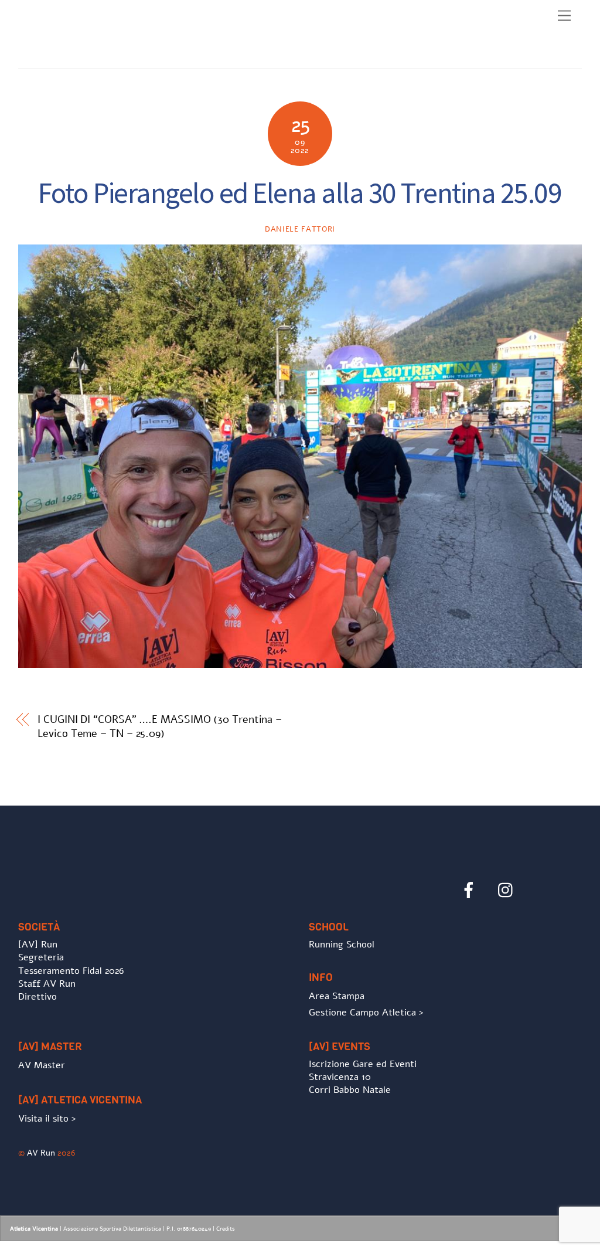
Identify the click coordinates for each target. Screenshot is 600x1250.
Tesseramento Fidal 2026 (71, 970)
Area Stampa (336, 996)
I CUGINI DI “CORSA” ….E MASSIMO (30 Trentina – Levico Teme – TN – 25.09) (160, 726)
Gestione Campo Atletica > (366, 1012)
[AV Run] (85, 57)
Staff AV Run (47, 983)
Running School (341, 944)
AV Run (41, 1153)
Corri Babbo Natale (350, 1089)
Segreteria (41, 957)
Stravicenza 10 (340, 1077)
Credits (225, 1229)
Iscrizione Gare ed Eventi (363, 1064)
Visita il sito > (47, 1118)
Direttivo (37, 996)
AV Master (41, 1065)
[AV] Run (37, 944)
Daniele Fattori (300, 229)
